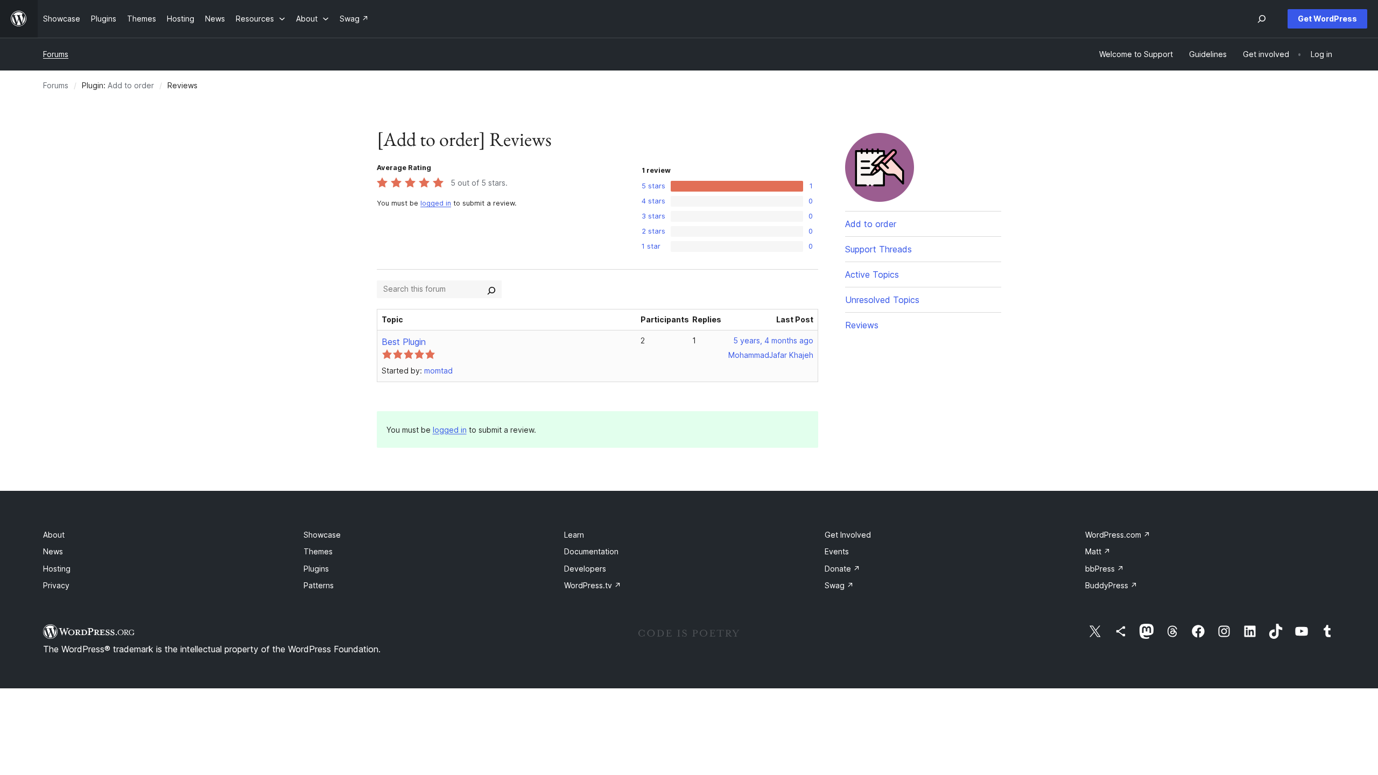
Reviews (861, 325)
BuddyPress (1111, 585)
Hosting (57, 568)
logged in (435, 203)
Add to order (131, 85)
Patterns (319, 585)
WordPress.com (1117, 534)
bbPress (1104, 568)
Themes (318, 551)
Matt (1097, 551)
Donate (842, 568)
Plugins (316, 568)
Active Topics (872, 274)
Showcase (322, 534)
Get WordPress (1327, 18)
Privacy (56, 585)
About (54, 534)
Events (837, 551)
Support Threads (878, 249)
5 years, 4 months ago (773, 340)
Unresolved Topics (882, 299)
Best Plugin (404, 341)
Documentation (591, 551)
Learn (574, 534)
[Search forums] (491, 289)
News (53, 551)
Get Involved (848, 534)
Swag (839, 585)
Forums (55, 54)
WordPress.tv (592, 585)
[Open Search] (1262, 19)
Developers (585, 568)
